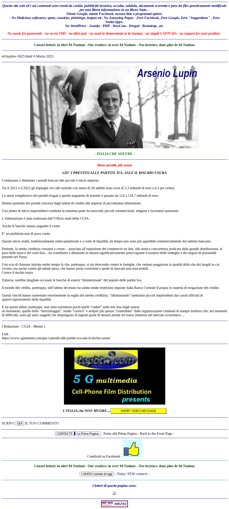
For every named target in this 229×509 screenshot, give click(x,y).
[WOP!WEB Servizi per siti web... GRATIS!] (114, 506)
